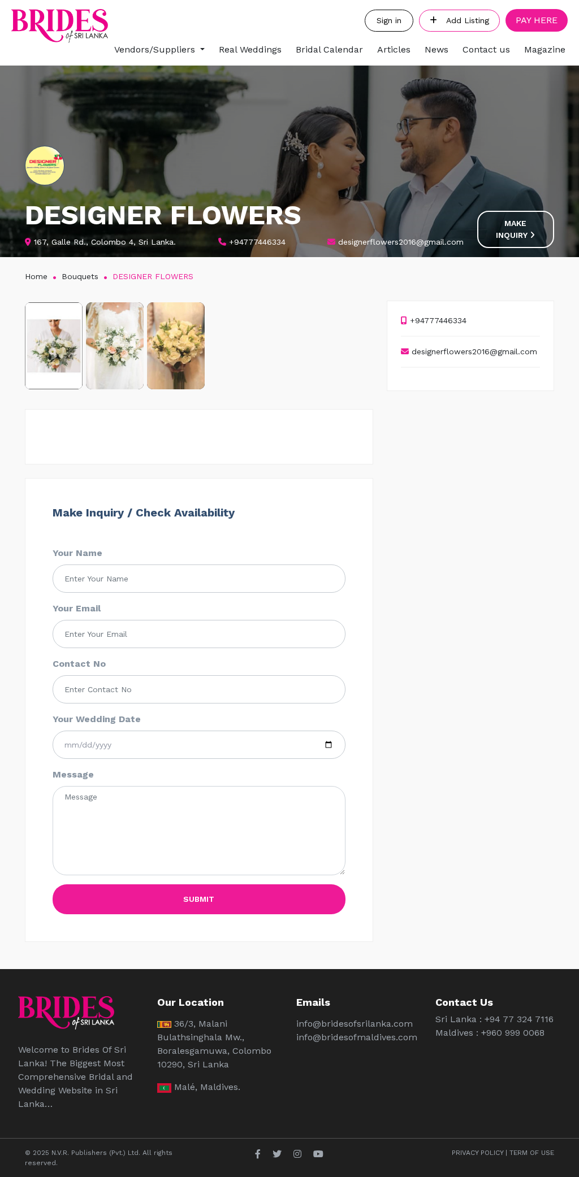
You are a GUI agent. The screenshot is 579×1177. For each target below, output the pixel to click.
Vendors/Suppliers (154, 49)
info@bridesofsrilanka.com (354, 1023)
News (436, 49)
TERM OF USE (531, 1153)
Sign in (389, 20)
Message (73, 774)
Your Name (77, 553)
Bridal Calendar (329, 49)
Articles (394, 49)
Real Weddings (250, 49)
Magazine (544, 49)
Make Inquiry (513, 229)
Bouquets (80, 276)
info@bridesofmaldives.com (356, 1037)
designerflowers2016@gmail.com (473, 351)
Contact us (486, 49)
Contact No (79, 663)
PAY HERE (537, 20)
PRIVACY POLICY (477, 1153)
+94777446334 (436, 320)
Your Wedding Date (97, 719)
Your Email (77, 608)
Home (36, 276)
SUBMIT (198, 899)
